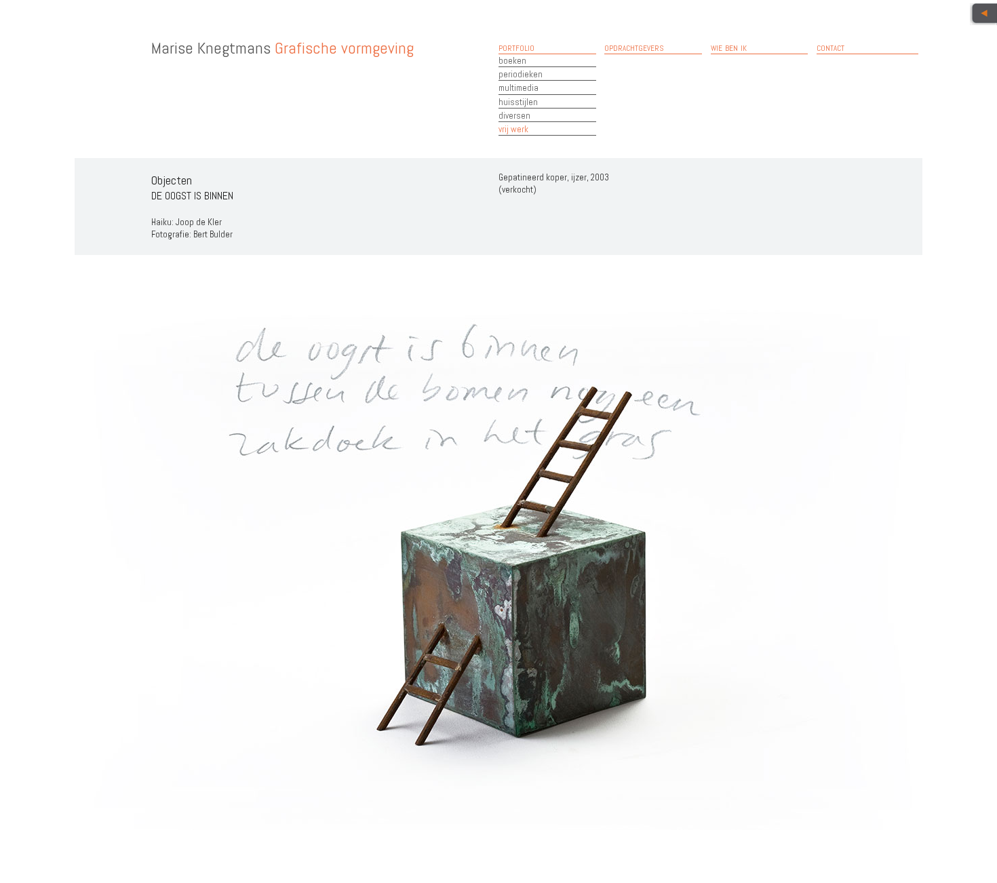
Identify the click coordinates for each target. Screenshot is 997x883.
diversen (514, 115)
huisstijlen (518, 102)
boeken (512, 60)
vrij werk (513, 129)
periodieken (520, 74)
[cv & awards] (983, 14)
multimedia (518, 88)
